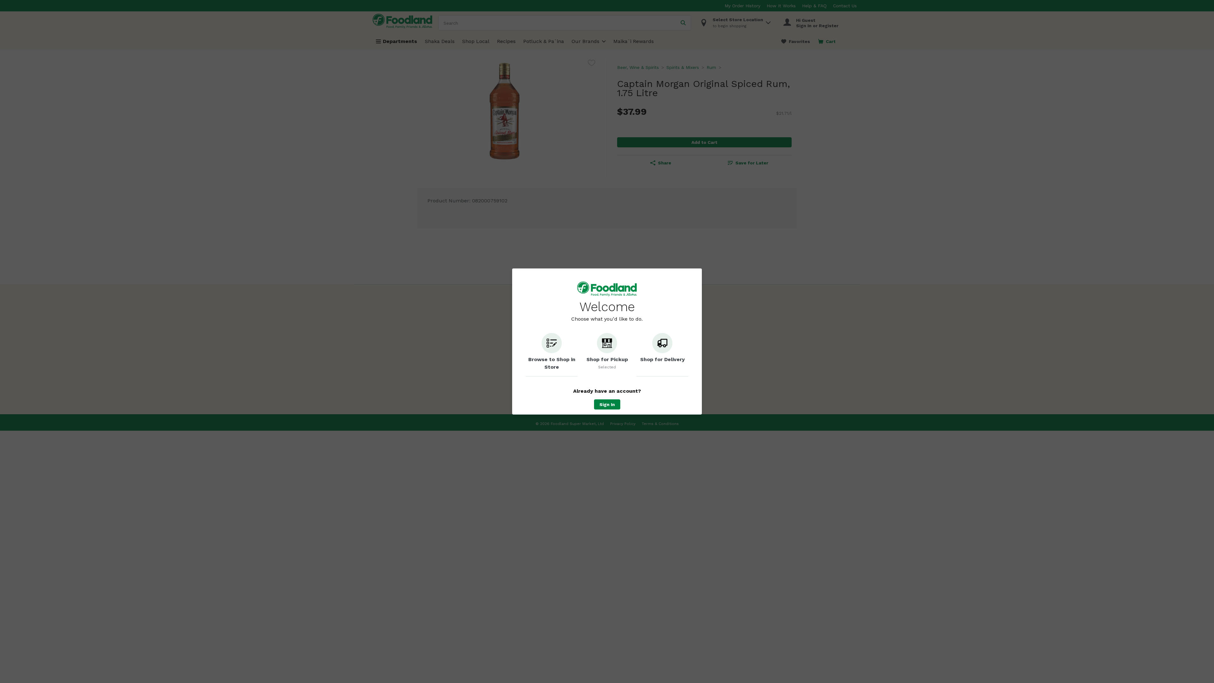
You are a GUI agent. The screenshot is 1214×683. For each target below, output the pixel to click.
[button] (552, 355)
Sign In (607, 404)
